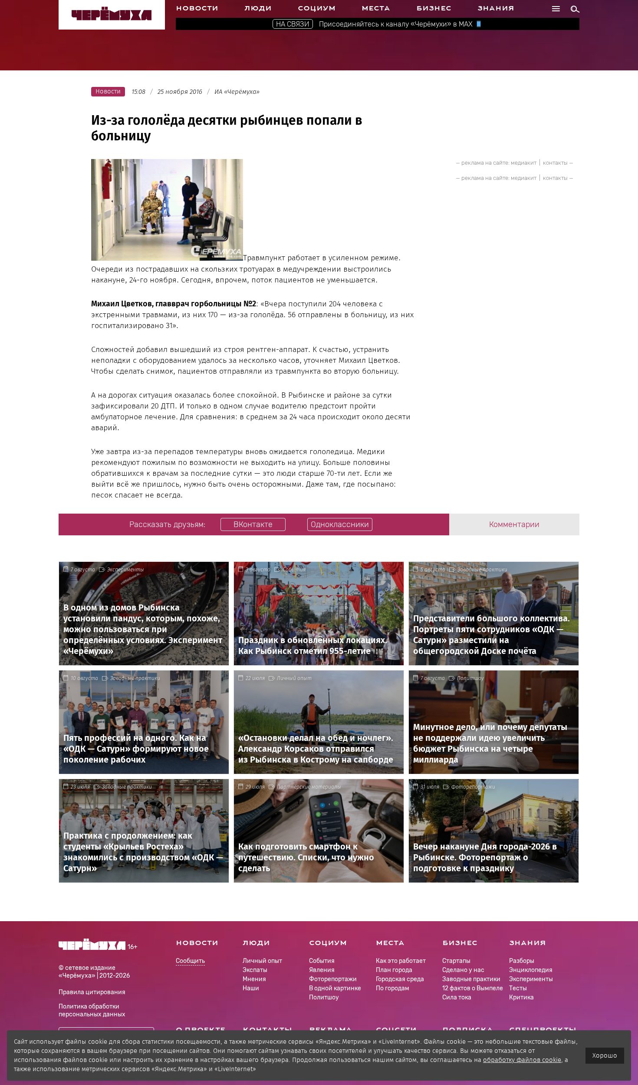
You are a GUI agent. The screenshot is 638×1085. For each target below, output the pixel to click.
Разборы (521, 961)
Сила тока (456, 997)
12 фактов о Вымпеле (472, 988)
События (294, 570)
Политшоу (470, 678)
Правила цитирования (92, 992)
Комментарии (514, 524)
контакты (555, 162)
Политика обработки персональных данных (92, 1010)
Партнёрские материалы (309, 787)
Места (376, 8)
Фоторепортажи (473, 787)
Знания (495, 8)
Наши (251, 988)
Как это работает (401, 961)
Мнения (254, 979)
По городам (392, 988)
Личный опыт (294, 678)
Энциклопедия (530, 970)
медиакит (523, 162)
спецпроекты (542, 1030)
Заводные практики (482, 570)
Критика (521, 997)
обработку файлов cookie (522, 1060)
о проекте (200, 1030)
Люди (258, 8)
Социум (316, 8)
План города (394, 970)
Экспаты (255, 970)
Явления (322, 970)
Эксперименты (125, 570)
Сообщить (190, 961)
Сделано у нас (463, 970)
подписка (467, 1030)
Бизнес (433, 8)
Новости (197, 8)
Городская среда (400, 979)
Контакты (267, 1030)
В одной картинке (335, 988)
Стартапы (456, 961)
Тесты (518, 988)
